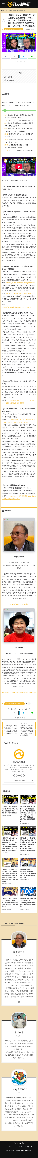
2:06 (5, 120)
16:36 (6, 145)
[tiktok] (20, 775)
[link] (13, 775)
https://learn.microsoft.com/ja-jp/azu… (20, 293)
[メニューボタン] (3, 4)
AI (29, 703)
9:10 (5, 128)
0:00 (5, 115)
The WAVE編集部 (19, 762)
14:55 (6, 139)
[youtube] (24, 775)
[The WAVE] (19, 4)
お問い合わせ (22, 1147)
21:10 (6, 150)
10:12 (6, 134)
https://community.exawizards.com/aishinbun (19, 692)
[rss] (23, 1143)
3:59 (5, 123)
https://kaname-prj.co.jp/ (19, 604)
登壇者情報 (10, 80)
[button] (6, 56)
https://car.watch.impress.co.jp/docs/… (20, 282)
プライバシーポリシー (12, 1147)
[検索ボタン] (34, 4)
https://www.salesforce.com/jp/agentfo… (17, 307)
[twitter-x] (17, 775)
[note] (19, 1003)
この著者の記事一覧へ (19, 780)
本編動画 (9, 77)
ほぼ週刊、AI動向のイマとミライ (13, 29)
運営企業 (29, 1147)
